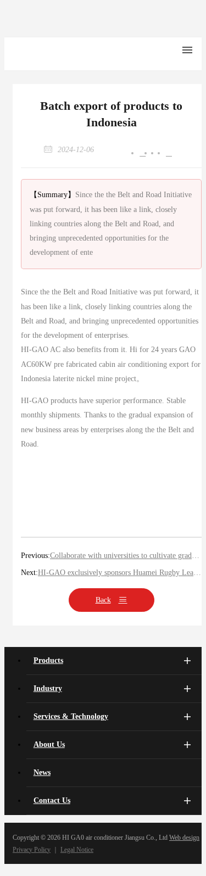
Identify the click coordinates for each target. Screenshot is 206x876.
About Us (49, 744)
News (42, 772)
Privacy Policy (32, 849)
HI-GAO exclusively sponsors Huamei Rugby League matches (120, 572)
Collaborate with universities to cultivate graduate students (126, 555)
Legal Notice (76, 849)
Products (48, 660)
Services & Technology (71, 716)
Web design (184, 837)
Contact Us (52, 800)
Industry (48, 688)
